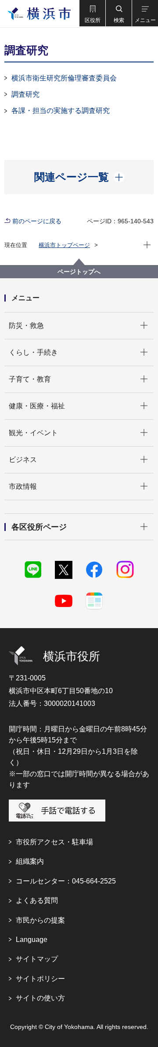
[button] (92, 13)
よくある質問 (37, 900)
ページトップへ (79, 271)
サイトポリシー (40, 978)
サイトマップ (37, 959)
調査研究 (25, 94)
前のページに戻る (36, 221)
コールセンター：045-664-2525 (66, 881)
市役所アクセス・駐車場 (54, 842)
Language (31, 939)
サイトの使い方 (40, 998)
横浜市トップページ (64, 245)
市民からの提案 (40, 920)
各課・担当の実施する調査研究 (60, 110)
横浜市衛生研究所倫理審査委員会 (64, 78)
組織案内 (30, 861)
